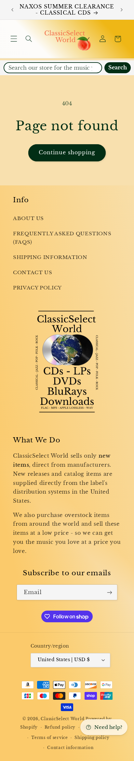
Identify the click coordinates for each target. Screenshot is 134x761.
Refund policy (60, 727)
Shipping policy (91, 737)
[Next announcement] (121, 10)
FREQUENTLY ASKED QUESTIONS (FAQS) (62, 238)
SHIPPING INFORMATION (50, 257)
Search (117, 67)
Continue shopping (67, 152)
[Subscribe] (109, 592)
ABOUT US (28, 218)
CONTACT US (32, 272)
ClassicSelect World (62, 719)
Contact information (70, 747)
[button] (13, 38)
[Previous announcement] (12, 10)
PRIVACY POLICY (37, 288)
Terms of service (49, 737)
